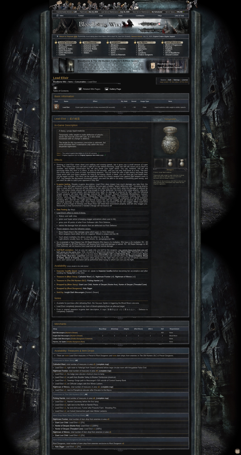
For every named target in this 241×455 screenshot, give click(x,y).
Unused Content (171, 55)
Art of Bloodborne (172, 53)
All (76, 360)
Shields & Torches (118, 49)
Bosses (141, 45)
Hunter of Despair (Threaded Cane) (133, 284)
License (185, 80)
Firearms (114, 47)
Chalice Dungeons (145, 55)
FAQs (160, 15)
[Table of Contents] (63, 86)
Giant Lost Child (85, 284)
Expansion (63, 47)
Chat (101, 15)
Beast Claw (126, 252)
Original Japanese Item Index (90, 155)
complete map (102, 364)
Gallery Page (115, 89)
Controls (62, 55)
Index (61, 15)
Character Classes (91, 45)
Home (61, 45)
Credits (168, 51)
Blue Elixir (72, 256)
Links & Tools (179, 15)
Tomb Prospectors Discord (169, 67)
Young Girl (71, 273)
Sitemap (68, 45)
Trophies (168, 49)
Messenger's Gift (106, 254)
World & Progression (173, 45)
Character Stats (90, 47)
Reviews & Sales (66, 49)
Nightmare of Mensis (123, 277)
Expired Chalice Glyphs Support (164, 36)
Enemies (141, 47)
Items (113, 53)
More (135, 71)
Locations (142, 53)
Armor (113, 51)
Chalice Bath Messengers (61, 338)
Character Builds (90, 49)
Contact (81, 15)
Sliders (86, 53)
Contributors (140, 15)
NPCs (140, 51)
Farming (168, 47)
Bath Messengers (59, 332)
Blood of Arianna (72, 258)
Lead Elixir (66, 107)
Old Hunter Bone (123, 254)
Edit (169, 80)
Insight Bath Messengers (74, 292)
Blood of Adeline (135, 256)
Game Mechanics (66, 53)
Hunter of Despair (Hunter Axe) (105, 284)
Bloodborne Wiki (59, 82)
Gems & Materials (118, 55)
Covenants (88, 51)
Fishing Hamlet (93, 281)
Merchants (142, 49)
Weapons (114, 45)
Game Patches (65, 51)
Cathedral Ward (84, 277)
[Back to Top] (237, 451)
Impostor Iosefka (105, 271)
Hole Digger (87, 288)
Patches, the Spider (59, 342)
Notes (120, 15)
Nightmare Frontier (103, 277)
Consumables (80, 82)
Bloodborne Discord (166, 64)
